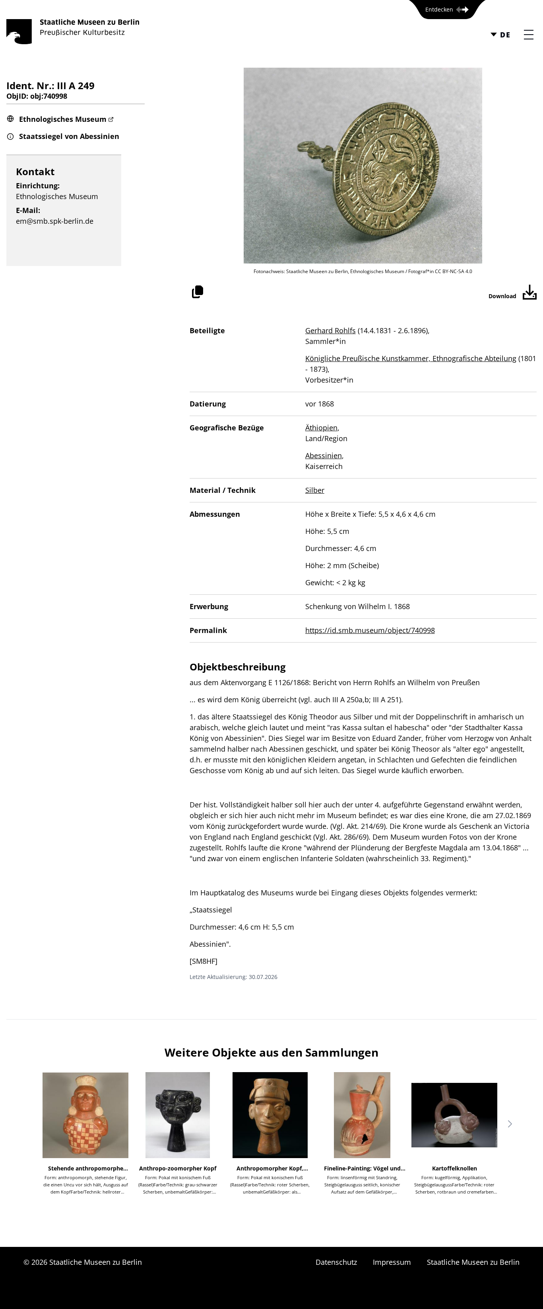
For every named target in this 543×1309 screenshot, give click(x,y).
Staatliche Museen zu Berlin (473, 1262)
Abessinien (323, 455)
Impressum (392, 1262)
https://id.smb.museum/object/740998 (370, 630)
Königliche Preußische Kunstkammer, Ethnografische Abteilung (410, 358)
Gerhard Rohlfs (330, 330)
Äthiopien (321, 427)
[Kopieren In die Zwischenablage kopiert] (198, 292)
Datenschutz (336, 1262)
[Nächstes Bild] (510, 1123)
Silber (314, 490)
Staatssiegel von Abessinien (69, 136)
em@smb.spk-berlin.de (54, 221)
